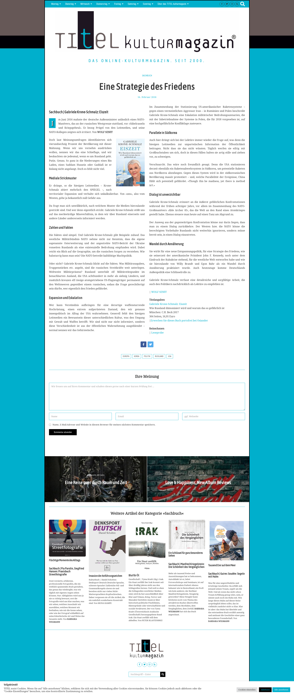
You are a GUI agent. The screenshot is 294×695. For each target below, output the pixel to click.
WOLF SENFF (159, 292)
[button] (162, 674)
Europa (126, 356)
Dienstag (69, 3)
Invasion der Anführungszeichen (105, 575)
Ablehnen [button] (265, 689)
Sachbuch (147, 75)
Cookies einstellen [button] (247, 689)
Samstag (132, 3)
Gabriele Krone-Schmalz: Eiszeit (168, 304)
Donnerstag (101, 3)
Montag (54, 3)
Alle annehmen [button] (281, 689)
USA (169, 356)
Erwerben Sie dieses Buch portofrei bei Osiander (179, 320)
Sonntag (147, 3)
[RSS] (237, 4)
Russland (159, 356)
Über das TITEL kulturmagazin (172, 3)
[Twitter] (227, 4)
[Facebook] (222, 4)
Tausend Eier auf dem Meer (222, 565)
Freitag (117, 3)
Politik (147, 356)
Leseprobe (157, 332)
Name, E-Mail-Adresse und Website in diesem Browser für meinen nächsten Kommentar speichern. (104, 424)
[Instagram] (232, 4)
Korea (136, 356)
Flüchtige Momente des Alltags (64, 560)
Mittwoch (85, 3)
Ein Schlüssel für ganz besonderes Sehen (185, 554)
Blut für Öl (134, 575)
